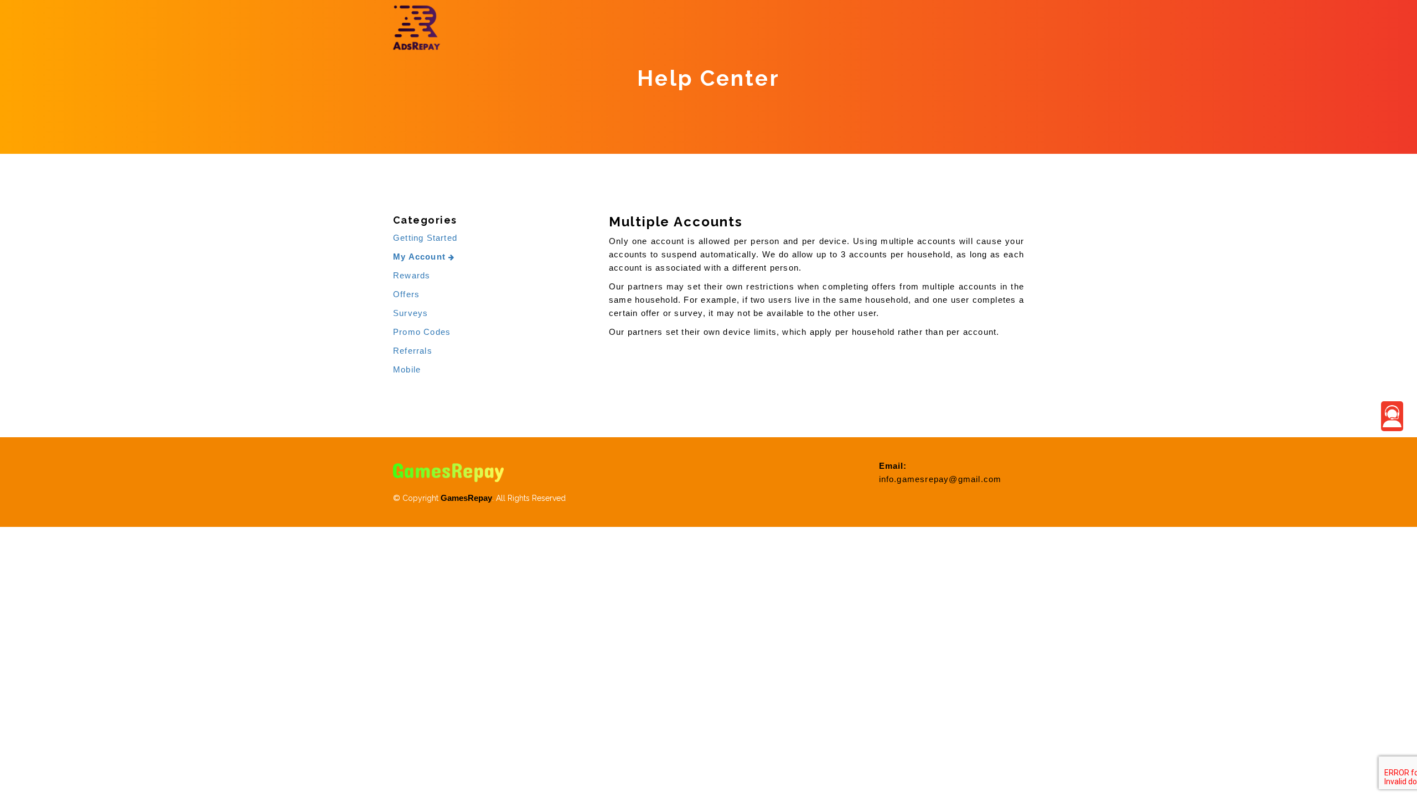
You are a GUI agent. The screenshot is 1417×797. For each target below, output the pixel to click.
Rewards (411, 275)
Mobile (407, 369)
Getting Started (425, 237)
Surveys (410, 313)
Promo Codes (422, 332)
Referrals (412, 350)
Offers (406, 294)
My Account (420, 256)
